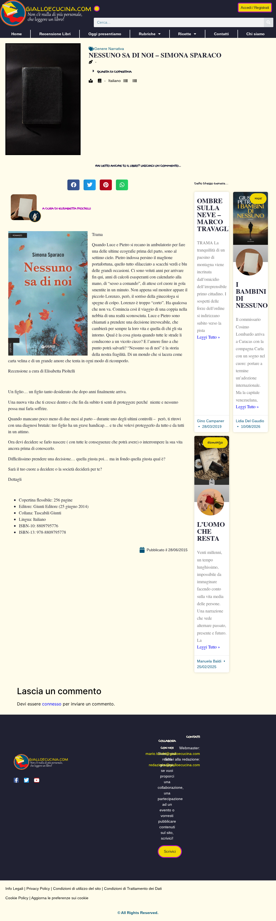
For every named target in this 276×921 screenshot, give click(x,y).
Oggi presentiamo (104, 34)
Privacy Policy (38, 888)
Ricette (184, 34)
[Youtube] (36, 780)
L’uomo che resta (211, 531)
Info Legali (14, 888)
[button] (97, 9)
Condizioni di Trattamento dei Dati (133, 888)
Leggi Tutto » (208, 337)
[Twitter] (26, 780)
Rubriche (147, 34)
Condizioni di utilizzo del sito (77, 888)
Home (16, 34)
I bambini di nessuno (252, 294)
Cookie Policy (16, 898)
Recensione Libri (55, 34)
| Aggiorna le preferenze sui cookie (58, 898)
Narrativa (116, 48)
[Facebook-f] (16, 780)
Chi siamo (255, 34)
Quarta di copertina (114, 72)
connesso (51, 704)
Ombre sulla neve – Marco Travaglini (218, 215)
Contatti (221, 34)
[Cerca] (268, 22)
